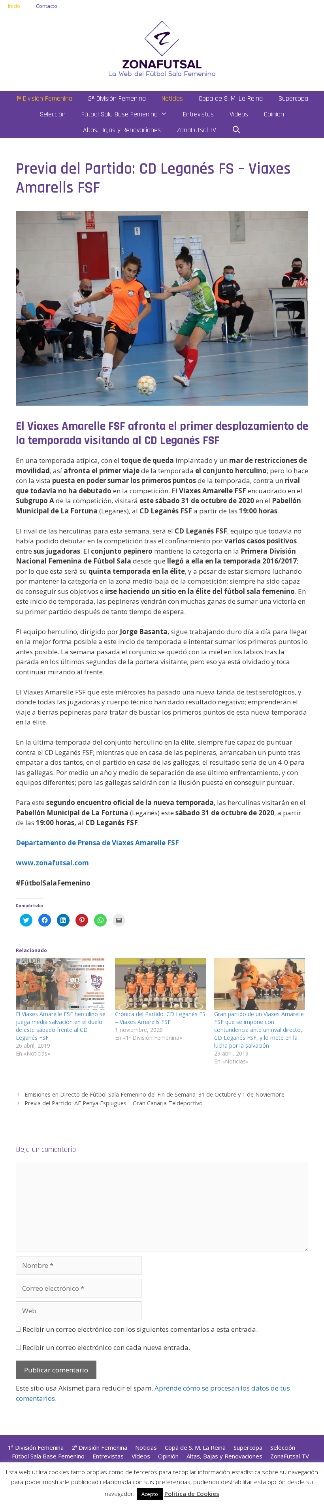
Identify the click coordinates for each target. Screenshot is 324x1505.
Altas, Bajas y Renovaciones (122, 130)
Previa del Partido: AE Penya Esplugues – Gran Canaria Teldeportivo (113, 1103)
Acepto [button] (149, 1494)
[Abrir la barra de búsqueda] (236, 130)
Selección (53, 114)
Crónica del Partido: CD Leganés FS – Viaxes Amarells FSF (160, 1018)
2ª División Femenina (117, 98)
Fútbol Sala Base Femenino (119, 114)
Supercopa (293, 98)
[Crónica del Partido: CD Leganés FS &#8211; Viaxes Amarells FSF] (160, 984)
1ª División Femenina (44, 98)
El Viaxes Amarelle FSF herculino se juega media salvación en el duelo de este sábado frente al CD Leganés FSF (60, 1025)
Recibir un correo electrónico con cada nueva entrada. (106, 1347)
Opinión (274, 114)
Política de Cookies (191, 1494)
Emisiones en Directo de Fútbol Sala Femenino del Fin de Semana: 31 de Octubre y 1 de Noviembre (154, 1094)
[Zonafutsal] (162, 47)
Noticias (172, 98)
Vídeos (239, 114)
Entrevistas (198, 114)
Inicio (14, 5)
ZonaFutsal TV (196, 130)
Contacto (46, 5)
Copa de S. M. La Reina (231, 98)
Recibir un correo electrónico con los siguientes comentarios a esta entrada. (140, 1329)
